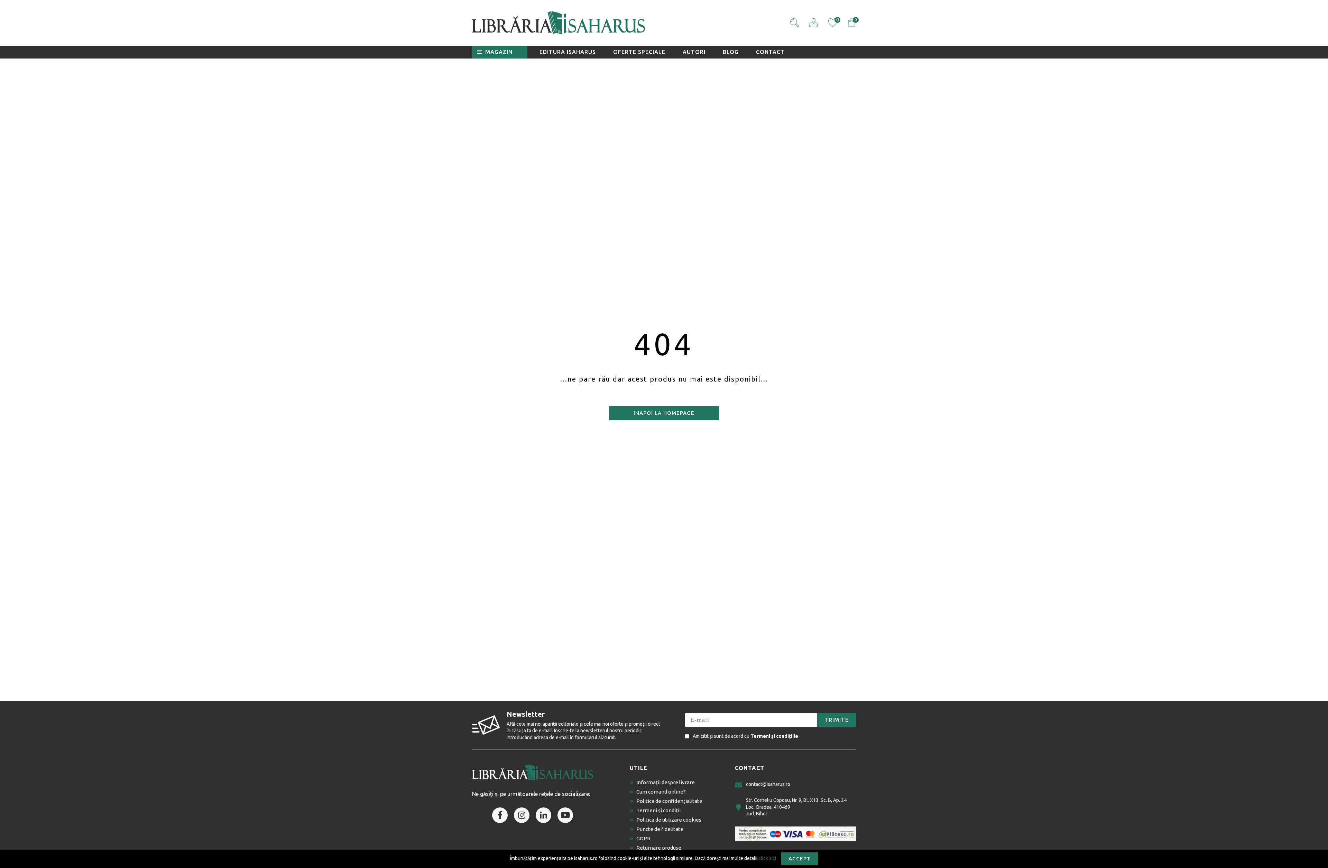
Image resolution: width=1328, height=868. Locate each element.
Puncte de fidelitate (659, 829)
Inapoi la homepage (664, 413)
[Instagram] (521, 815)
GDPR (643, 838)
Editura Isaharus (568, 52)
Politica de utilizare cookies (668, 820)
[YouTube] (565, 815)
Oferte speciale (639, 52)
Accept (799, 858)
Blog (731, 52)
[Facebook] (500, 815)
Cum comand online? (661, 792)
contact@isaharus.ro (768, 784)
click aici (767, 858)
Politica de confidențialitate (669, 801)
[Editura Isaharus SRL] (598, 22)
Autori (694, 52)
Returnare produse (658, 848)
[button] (794, 22)
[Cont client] (813, 22)
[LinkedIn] (543, 815)
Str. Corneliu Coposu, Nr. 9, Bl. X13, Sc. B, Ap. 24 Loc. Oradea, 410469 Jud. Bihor (796, 806)
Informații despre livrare (665, 782)
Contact (770, 52)
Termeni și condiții (658, 810)
